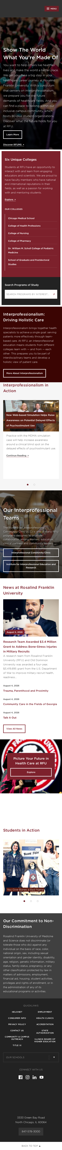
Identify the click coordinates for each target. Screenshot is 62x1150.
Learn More (12, 134)
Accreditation (44, 1024)
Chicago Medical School (21, 218)
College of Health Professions (24, 225)
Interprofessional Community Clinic (31, 552)
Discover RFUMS (12, 144)
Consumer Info (17, 1018)
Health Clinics (45, 1018)
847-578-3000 (31, 1131)
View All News (14, 728)
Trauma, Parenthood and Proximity (25, 690)
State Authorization (45, 1031)
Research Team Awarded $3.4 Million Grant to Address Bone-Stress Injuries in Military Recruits (30, 646)
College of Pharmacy (19, 241)
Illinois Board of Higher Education (44, 1040)
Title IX (17, 1045)
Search (54, 294)
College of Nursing (18, 233)
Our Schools (15, 1057)
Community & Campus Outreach (17, 1038)
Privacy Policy (17, 1024)
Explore (9, 199)
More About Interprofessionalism (24, 373)
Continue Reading (16, 455)
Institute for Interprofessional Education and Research (31, 566)
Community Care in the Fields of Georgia (30, 704)
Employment (45, 1012)
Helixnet (17, 1012)
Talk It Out (10, 717)
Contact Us (17, 1030)
